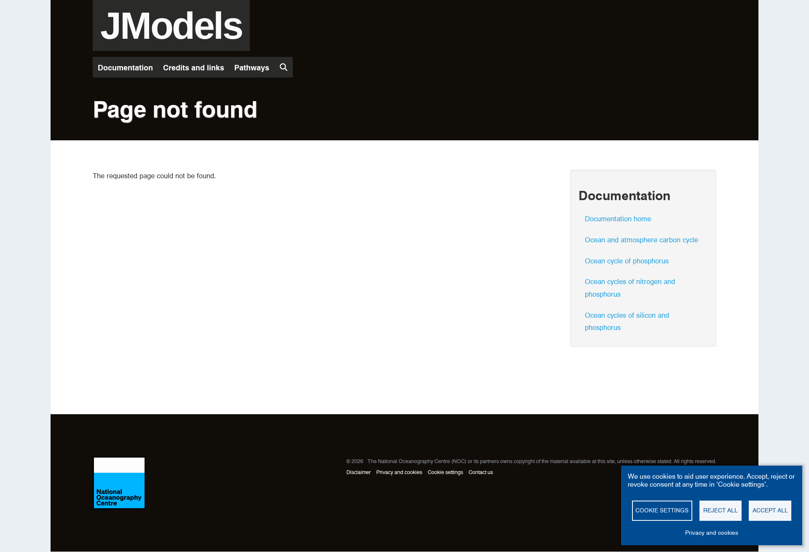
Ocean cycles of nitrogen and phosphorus (630, 287)
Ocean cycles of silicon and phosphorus (627, 321)
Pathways (251, 67)
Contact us (481, 472)
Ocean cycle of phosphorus (627, 261)
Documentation (125, 67)
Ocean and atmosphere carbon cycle (641, 240)
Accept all (770, 510)
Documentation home (618, 218)
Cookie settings (445, 472)
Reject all (720, 510)
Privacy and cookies (399, 472)
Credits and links (193, 67)
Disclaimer (358, 472)
